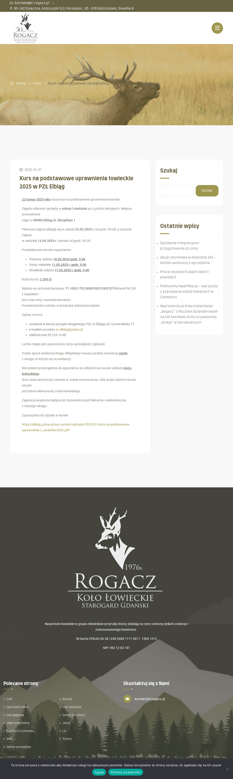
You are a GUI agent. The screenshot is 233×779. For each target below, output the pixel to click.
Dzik (9, 699)
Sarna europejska (18, 747)
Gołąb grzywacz (73, 715)
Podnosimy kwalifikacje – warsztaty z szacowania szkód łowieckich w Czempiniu (189, 292)
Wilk (9, 739)
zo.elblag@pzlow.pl (69, 329)
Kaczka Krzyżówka (19, 731)
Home (21, 83)
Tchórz (67, 739)
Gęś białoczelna (17, 707)
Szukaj (168, 171)
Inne (37, 83)
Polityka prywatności (126, 772)
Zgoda (99, 772)
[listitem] (116, 657)
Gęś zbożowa (71, 707)
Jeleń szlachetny (18, 723)
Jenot (66, 723)
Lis (64, 731)
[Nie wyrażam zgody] (227, 769)
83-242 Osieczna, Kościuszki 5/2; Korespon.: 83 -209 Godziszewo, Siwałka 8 (73, 8)
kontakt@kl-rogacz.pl (31, 3)
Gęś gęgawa (15, 715)
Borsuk (67, 699)
